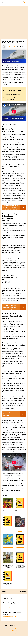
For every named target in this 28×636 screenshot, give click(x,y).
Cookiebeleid (14, 630)
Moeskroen (5, 607)
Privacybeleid (14, 633)
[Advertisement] (14, 20)
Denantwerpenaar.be (8, 3)
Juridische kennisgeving (14, 632)
